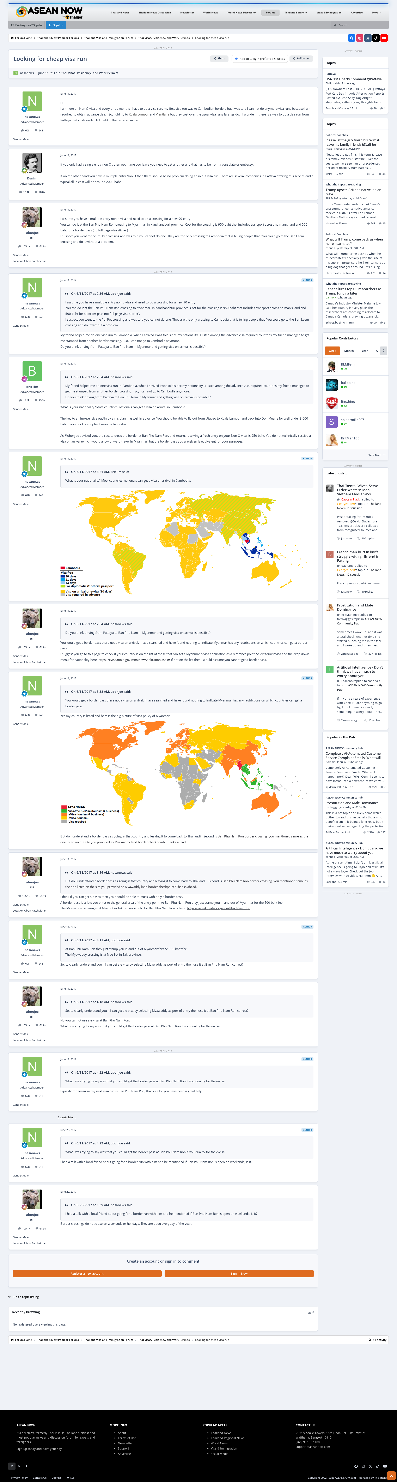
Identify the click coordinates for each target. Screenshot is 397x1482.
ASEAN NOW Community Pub (344, 748)
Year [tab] (365, 351)
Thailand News (221, 1433)
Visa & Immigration (224, 1448)
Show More (375, 455)
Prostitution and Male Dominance (355, 607)
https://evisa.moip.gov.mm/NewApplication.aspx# (134, 660)
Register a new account (87, 1273)
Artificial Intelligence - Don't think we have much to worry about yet (360, 671)
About (122, 1433)
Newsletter (125, 1443)
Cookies (56, 1478)
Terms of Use (127, 1438)
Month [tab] (349, 351)
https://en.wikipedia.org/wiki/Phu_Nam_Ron (218, 908)
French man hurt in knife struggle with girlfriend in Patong (358, 556)
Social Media (219, 1454)
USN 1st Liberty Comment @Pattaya (354, 79)
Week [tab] (332, 351)
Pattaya (331, 74)
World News (219, 1443)
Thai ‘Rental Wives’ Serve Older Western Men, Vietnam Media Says (357, 489)
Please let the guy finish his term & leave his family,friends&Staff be (353, 142)
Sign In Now (239, 1273)
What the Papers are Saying (343, 184)
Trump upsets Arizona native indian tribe (353, 192)
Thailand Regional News (227, 1438)
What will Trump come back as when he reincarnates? (354, 241)
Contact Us (40, 1478)
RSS (71, 1478)
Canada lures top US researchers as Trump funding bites (353, 291)
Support (123, 1448)
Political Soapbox (337, 135)
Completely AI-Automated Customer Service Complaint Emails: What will (354, 755)
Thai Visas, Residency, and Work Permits (89, 73)
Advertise (124, 1454)
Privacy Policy (19, 1478)
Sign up (22, 1449)
